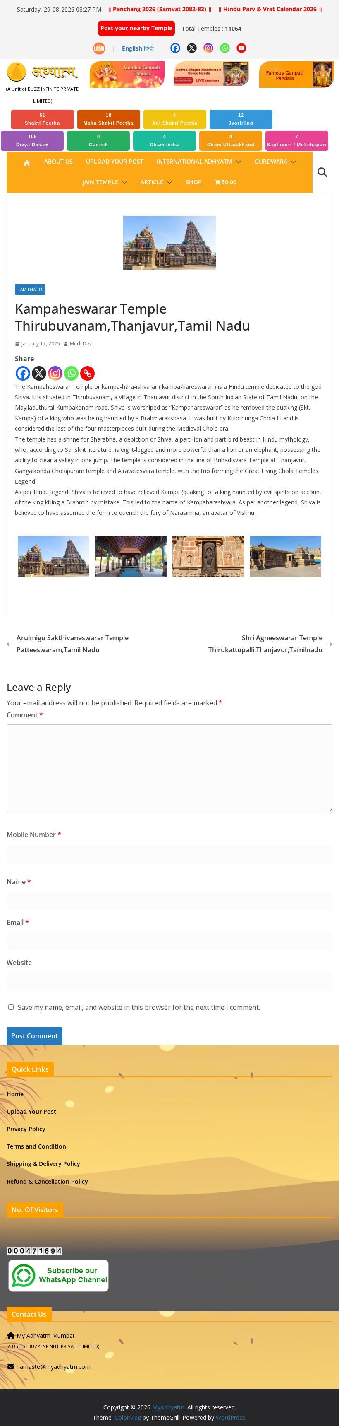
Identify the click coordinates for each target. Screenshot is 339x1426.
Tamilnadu (30, 289)
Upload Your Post (114, 161)
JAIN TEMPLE (100, 182)
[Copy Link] (87, 373)
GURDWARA (271, 161)
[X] (39, 373)
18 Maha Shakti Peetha (109, 119)
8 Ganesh (98, 140)
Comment (25, 714)
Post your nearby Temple (136, 28)
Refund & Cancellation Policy (47, 1181)
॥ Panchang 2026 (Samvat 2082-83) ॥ (159, 9)
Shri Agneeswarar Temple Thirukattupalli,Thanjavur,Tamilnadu (265, 643)
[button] (236, 162)
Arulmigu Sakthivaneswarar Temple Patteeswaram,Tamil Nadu (73, 643)
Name (19, 881)
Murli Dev (81, 343)
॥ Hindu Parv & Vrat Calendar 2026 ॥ (270, 9)
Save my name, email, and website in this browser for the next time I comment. (139, 1007)
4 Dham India (164, 140)
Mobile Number (34, 834)
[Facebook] (23, 373)
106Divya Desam (32, 140)
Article (152, 182)
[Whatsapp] (71, 373)
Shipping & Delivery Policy (43, 1164)
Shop (194, 182)
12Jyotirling (241, 119)
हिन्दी (149, 48)
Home (15, 1094)
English (132, 48)
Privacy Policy (26, 1129)
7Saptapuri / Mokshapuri (297, 140)
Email (18, 922)
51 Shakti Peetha (42, 119)
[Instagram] (55, 373)
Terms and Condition (36, 1146)
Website (19, 962)
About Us (58, 161)
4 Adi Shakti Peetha (175, 119)
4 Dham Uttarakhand (231, 140)
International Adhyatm (194, 161)
